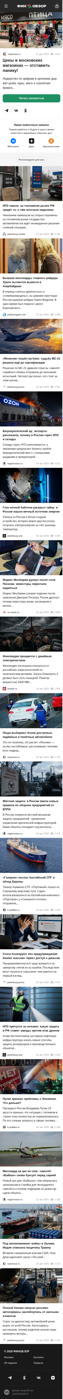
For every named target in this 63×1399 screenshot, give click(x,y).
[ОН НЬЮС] (4, 612)
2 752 (57, 757)
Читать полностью (31, 98)
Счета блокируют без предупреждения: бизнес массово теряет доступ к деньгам (31, 956)
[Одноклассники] (24, 1378)
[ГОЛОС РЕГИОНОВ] (4, 463)
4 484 (57, 314)
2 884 (57, 612)
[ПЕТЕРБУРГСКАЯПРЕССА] (4, 387)
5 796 (57, 234)
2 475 (57, 833)
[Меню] (6, 6)
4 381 (57, 387)
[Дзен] (53, 1378)
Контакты (39, 1357)
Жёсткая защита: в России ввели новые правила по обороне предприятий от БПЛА (30, 805)
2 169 (57, 1199)
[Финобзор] (31, 6)
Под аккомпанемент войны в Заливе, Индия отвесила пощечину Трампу (29, 1245)
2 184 (57, 1127)
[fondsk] (4, 689)
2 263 (57, 1054)
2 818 (57, 688)
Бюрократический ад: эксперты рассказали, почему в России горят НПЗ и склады (31, 435)
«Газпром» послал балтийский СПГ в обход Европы (29, 879)
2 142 (57, 1340)
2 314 (57, 982)
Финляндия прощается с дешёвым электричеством (27, 658)
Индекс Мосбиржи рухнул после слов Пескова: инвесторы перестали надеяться (29, 584)
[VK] (39, 1378)
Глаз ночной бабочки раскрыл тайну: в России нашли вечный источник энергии (31, 509)
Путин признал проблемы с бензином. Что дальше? (30, 1101)
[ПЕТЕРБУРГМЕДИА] (4, 234)
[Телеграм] (10, 1378)
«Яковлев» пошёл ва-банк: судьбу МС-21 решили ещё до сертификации (31, 360)
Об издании (10, 1362)
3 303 (57, 535)
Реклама (8, 1357)
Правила (38, 1362)
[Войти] (57, 6)
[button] (7, 110)
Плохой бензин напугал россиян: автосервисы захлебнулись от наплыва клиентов (30, 1312)
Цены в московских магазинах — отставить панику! (26, 65)
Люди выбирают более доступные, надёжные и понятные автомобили (28, 735)
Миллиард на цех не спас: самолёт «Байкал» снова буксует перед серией (29, 1173)
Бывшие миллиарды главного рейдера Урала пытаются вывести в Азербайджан (30, 282)
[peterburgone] (4, 536)
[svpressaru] (4, 54)
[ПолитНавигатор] (4, 314)
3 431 (57, 463)
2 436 (57, 910)
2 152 (57, 1263)
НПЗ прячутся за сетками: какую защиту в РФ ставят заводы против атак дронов (31, 1028)
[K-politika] (4, 910)
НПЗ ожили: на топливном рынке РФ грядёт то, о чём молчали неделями (29, 207)
